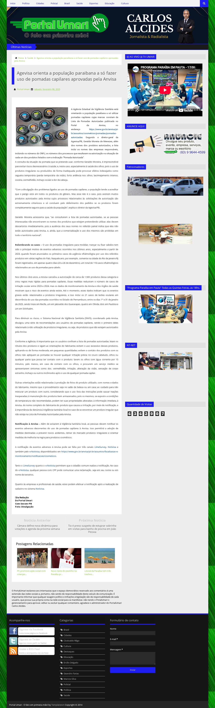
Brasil (67, 3)
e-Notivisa (34, 451)
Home (21, 57)
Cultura (124, 3)
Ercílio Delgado (71, 662)
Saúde (79, 3)
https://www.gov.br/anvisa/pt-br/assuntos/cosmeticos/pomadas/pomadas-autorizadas (94, 133)
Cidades (40, 3)
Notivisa (112, 446)
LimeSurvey (100, 446)
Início (12, 3)
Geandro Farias (71, 673)
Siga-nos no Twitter (29, 639)
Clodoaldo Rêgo (71, 640)
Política (25, 3)
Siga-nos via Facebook (31, 629)
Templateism (57, 704)
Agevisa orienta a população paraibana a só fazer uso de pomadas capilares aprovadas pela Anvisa (66, 59)
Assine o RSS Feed (29, 649)
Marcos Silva (70, 678)
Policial (54, 3)
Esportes (93, 3)
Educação (109, 3)
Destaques (69, 651)
